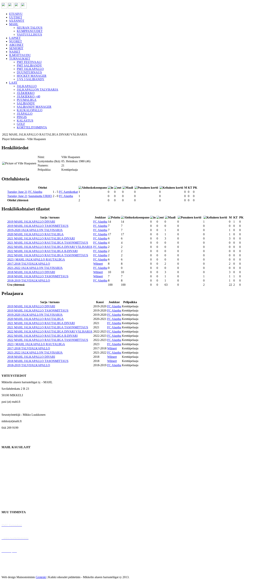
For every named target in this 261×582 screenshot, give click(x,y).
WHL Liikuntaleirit (14, 544)
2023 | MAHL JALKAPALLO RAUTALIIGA (36, 259)
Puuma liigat (9, 499)
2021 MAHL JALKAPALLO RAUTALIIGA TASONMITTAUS (47, 242)
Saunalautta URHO (40, 196)
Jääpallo (6, 492)
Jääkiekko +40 (10, 505)
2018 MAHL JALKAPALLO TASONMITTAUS (37, 276)
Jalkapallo (8, 466)
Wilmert (98, 263)
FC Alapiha (35, 191)
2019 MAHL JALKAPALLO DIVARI (31, 221)
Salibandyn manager (14, 479)
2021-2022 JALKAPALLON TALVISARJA (35, 267)
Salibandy (8, 473)
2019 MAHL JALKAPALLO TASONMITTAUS (37, 225)
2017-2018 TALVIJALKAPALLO (28, 263)
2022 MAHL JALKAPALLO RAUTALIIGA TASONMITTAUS (47, 255)
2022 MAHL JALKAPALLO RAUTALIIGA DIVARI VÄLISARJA (49, 246)
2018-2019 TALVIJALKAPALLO (28, 280)
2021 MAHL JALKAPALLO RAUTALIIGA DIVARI (41, 238)
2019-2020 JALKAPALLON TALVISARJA (35, 230)
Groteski (41, 577)
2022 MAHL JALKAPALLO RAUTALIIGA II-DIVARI (42, 251)
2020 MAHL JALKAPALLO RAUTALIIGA (35, 234)
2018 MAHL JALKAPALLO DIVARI (31, 272)
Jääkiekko (8, 460)
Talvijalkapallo (10, 486)
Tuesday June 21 (17, 191)
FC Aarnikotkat (68, 191)
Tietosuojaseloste (12, 570)
